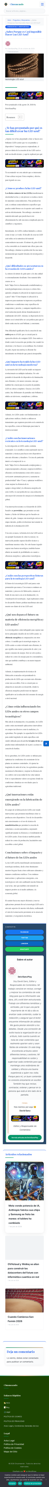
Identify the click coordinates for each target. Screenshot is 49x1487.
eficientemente (10, 220)
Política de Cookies (13, 1448)
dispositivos (9, 146)
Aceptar (12, 1483)
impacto (15, 361)
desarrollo (8, 257)
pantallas (33, 142)
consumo (28, 381)
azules (19, 142)
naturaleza (21, 238)
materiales (11, 200)
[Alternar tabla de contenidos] (19, 117)
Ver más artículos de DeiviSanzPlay (24, 1138)
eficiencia (20, 484)
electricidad (9, 197)
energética (35, 488)
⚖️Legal (7, 1412)
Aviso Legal (9, 1440)
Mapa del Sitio (10, 1451)
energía (28, 495)
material (8, 216)
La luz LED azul (11, 862)
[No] (46, 1479)
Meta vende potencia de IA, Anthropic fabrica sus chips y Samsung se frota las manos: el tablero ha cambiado (24, 1214)
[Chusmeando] (6, 4)
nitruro (28, 242)
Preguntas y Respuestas (21, 20)
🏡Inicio (7, 1403)
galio (35, 242)
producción (28, 250)
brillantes (8, 142)
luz (26, 131)
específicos (33, 204)
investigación (37, 253)
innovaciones (28, 438)
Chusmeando (17, 4)
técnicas (17, 453)
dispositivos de (28, 377)
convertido (13, 246)
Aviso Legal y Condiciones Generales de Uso (21, 1426)
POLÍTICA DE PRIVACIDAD (14, 1421)
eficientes (12, 381)
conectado (33, 1358)
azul (36, 131)
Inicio (9, 20)
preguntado (22, 128)
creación (23, 150)
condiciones (9, 304)
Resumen (11, 117)
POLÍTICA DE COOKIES (13, 1417)
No (20, 1483)
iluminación (38, 377)
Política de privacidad (33, 1483)
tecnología (21, 364)
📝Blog (6, 1407)
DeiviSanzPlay (10, 108)
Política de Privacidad (14, 1444)
